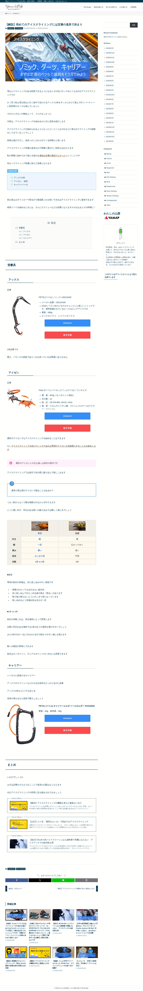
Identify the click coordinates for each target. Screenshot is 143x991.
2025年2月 (110, 90)
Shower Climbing (112, 196)
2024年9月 (110, 99)
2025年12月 (110, 53)
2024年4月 (110, 118)
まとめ (22, 242)
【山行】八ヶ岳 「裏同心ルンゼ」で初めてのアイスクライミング (58, 822)
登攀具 (22, 228)
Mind (108, 182)
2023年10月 (110, 136)
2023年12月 (110, 127)
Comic (108, 163)
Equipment (11, 28)
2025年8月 (110, 71)
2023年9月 (110, 141)
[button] (16, 880)
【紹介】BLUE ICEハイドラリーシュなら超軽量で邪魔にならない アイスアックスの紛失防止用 (61, 841)
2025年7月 (110, 76)
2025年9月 (110, 67)
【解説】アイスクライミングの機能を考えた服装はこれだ (55, 803)
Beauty (108, 154)
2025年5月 (110, 81)
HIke (108, 172)
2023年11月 (110, 132)
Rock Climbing (111, 191)
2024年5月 (110, 113)
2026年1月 (110, 48)
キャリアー (27, 238)
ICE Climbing (19, 28)
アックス (26, 231)
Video (108, 205)
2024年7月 (110, 104)
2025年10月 (110, 62)
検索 (133, 25)
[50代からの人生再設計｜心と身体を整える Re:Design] (14, 7)
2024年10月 (110, 95)
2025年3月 (110, 85)
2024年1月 (110, 123)
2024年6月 (110, 109)
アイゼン (26, 235)
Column (109, 158)
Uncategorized (111, 200)
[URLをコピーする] (86, 880)
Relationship (110, 186)
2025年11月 (110, 57)
